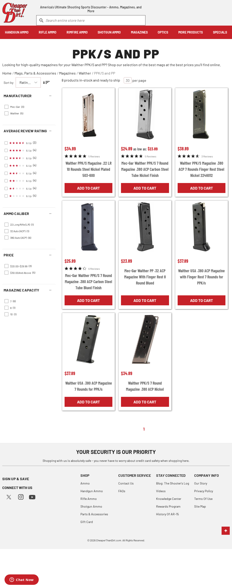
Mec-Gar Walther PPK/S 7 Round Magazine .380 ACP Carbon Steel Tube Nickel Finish (145, 169)
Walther (85, 73)
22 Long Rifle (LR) (22, 224)
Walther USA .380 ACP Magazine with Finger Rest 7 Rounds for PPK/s (201, 276)
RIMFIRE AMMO (77, 32)
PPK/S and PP (104, 73)
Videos (161, 491)
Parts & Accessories (94, 514)
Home (7, 73)
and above (22, 272)
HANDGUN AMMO (17, 32)
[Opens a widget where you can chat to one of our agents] (22, 580)
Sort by (8, 82)
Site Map (200, 506)
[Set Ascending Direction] (46, 82)
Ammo (85, 483)
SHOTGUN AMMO (109, 32)
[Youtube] (32, 496)
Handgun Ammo (91, 491)
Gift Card (86, 522)
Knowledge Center (168, 499)
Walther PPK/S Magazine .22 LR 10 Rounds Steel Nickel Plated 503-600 (88, 169)
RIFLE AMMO (47, 32)
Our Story (200, 483)
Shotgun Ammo (91, 506)
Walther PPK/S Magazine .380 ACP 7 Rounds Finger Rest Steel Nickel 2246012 (201, 169)
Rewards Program (168, 506)
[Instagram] (21, 496)
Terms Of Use (203, 499)
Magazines (67, 73)
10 (13, 314)
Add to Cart (88, 188)
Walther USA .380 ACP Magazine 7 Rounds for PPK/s (88, 386)
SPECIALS (220, 32)
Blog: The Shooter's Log (172, 483)
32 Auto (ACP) (19, 231)
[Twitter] (9, 496)
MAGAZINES (139, 32)
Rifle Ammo (88, 499)
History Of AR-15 (167, 514)
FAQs (121, 491)
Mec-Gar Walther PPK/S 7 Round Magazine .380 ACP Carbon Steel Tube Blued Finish (88, 281)
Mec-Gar (17, 106)
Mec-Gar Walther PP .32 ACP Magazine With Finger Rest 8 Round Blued (145, 276)
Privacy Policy (203, 491)
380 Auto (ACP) (20, 237)
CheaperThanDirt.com (108, 540)
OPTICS (163, 32)
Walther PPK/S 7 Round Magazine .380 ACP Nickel (145, 386)
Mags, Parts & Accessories (35, 73)
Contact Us (126, 483)
